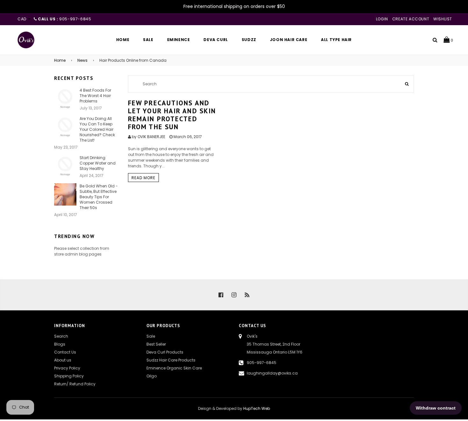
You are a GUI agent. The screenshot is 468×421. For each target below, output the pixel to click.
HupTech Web (256, 408)
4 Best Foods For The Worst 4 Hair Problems (95, 96)
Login (382, 19)
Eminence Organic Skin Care (174, 368)
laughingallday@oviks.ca (272, 373)
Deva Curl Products (164, 352)
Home (60, 60)
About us (62, 360)
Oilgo (151, 376)
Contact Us (65, 352)
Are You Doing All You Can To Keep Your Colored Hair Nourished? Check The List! (97, 129)
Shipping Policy (69, 376)
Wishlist (442, 19)
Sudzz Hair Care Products (170, 360)
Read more (143, 177)
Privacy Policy (67, 368)
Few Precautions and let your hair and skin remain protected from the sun (172, 115)
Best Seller (156, 344)
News (82, 60)
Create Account (410, 19)
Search (61, 336)
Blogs (59, 344)
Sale (150, 336)
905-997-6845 (261, 362)
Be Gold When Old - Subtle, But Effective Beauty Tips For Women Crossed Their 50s (99, 196)
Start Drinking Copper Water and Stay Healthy (98, 163)
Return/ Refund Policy (75, 384)
